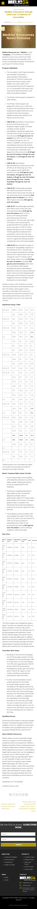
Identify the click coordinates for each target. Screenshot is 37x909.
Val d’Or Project (29, 866)
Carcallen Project (29, 857)
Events (6, 880)
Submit (18, 844)
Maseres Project (29, 859)
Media (6, 877)
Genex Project (28, 869)
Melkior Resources (27, 22)
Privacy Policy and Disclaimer (18, 905)
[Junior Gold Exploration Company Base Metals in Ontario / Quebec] (18, 3)
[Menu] (3, 3)
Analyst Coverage (9, 864)
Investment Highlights (10, 857)
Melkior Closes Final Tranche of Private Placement (8, 806)
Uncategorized (18, 9)
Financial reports (9, 859)
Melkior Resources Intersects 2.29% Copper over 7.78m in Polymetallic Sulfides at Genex (27, 806)
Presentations (8, 862)
